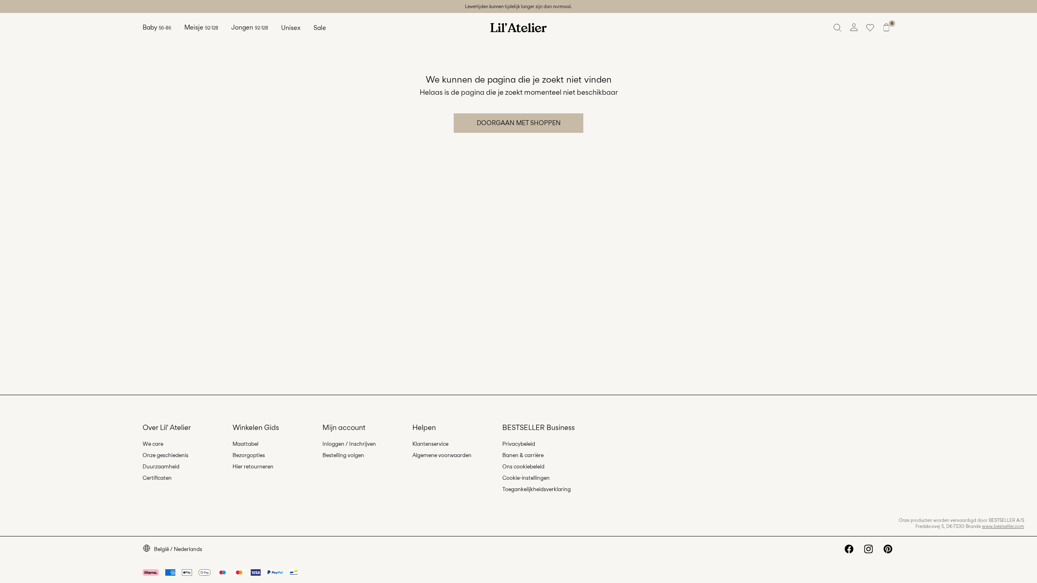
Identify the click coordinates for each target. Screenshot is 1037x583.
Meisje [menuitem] (201, 27)
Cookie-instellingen (526, 477)
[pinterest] (887, 549)
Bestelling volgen (343, 455)
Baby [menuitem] (157, 27)
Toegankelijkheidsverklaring (536, 489)
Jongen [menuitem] (249, 27)
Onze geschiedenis (165, 455)
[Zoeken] (838, 27)
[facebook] (849, 549)
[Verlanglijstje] (870, 27)
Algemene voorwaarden (442, 455)
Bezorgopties (249, 455)
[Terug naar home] (518, 27)
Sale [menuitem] (320, 28)
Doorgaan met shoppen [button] (519, 123)
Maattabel (245, 443)
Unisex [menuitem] (291, 28)
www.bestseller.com (1003, 526)
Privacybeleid (518, 443)
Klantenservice (430, 443)
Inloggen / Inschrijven (349, 443)
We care (153, 443)
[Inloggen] (854, 27)
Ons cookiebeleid (523, 466)
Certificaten (157, 477)
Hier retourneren (253, 466)
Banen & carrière (523, 455)
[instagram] (868, 549)
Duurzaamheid (161, 466)
